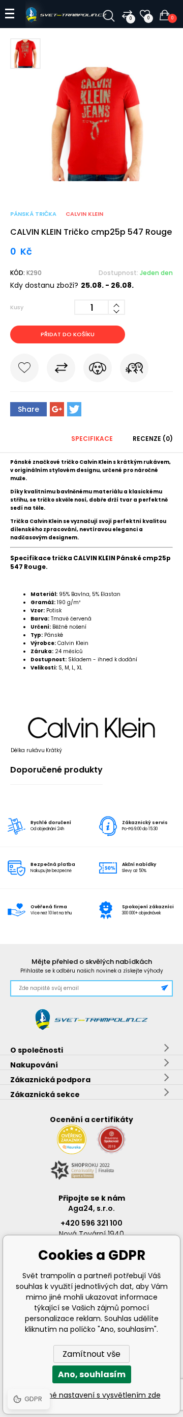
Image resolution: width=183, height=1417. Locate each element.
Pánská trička (33, 214)
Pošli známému (134, 370)
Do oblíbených (24, 370)
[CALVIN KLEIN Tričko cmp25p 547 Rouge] (91, 178)
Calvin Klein (84, 214)
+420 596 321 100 (91, 1223)
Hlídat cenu (97, 370)
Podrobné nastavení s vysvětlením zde (92, 1395)
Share (28, 409)
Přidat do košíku (68, 334)
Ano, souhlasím (92, 1374)
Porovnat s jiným (61, 370)
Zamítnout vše (91, 1354)
